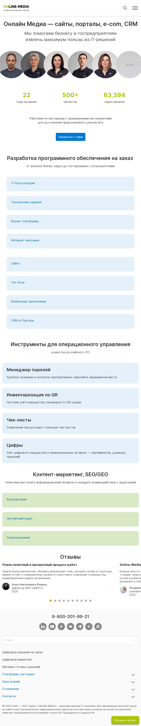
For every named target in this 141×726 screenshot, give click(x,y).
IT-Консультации (23, 183)
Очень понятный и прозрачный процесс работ (39, 565)
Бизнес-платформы (25, 221)
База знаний (11, 681)
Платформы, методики (18, 674)
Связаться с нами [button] (70, 137)
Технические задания (26, 202)
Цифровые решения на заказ (22, 652)
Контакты (9, 696)
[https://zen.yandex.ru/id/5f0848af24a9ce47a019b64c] (89, 626)
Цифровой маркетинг (17, 659)
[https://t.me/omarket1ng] (79, 626)
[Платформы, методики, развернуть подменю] (133, 674)
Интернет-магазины (25, 240)
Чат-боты (18, 282)
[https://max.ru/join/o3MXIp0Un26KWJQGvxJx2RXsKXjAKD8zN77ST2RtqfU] (98, 626)
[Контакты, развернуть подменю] (133, 696)
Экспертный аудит (20, 518)
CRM (14, 320)
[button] (135, 8)
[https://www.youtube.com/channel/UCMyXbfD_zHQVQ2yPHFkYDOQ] (52, 626)
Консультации (17, 499)
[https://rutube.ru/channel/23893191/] (61, 626)
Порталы (27, 320)
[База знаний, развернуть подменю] (133, 681)
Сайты (15, 263)
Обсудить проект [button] (125, 720)
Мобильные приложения (28, 301)
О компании (10, 689)
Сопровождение (18, 537)
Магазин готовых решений (21, 667)
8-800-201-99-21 (70, 616)
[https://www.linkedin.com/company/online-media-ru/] (43, 626)
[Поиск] (125, 8)
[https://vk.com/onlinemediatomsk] (70, 626)
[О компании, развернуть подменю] (133, 689)
